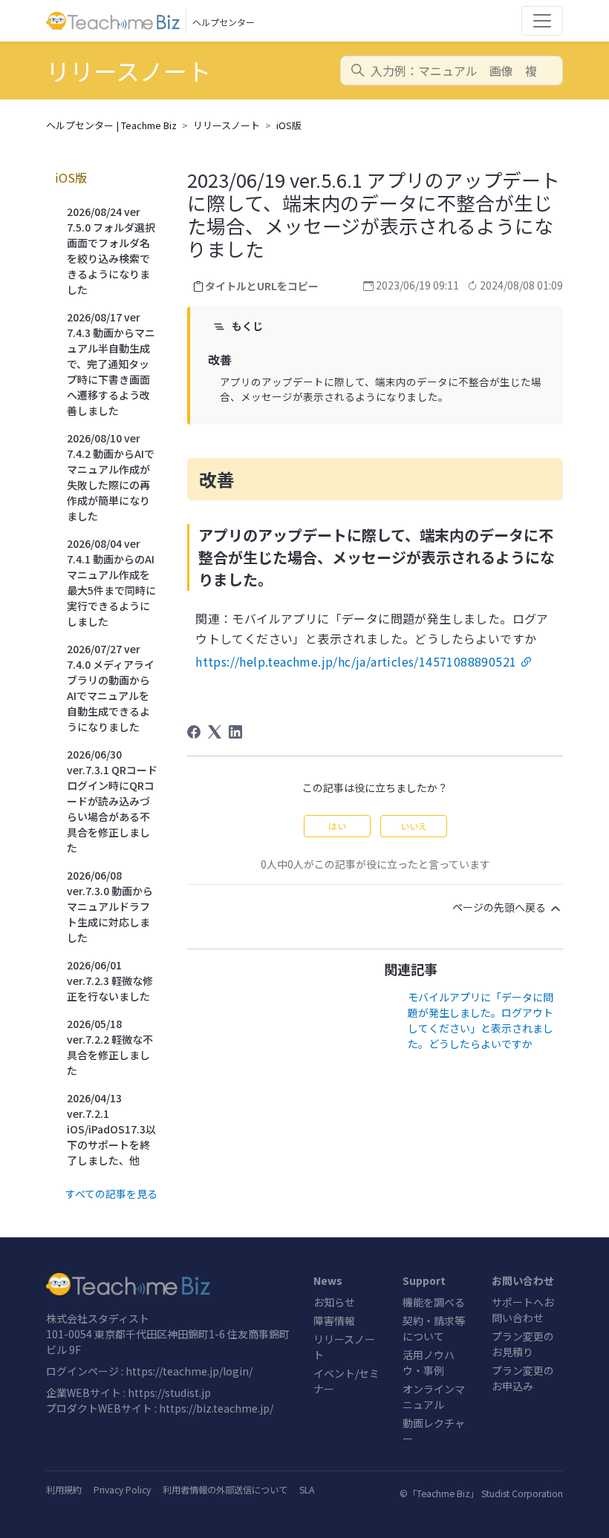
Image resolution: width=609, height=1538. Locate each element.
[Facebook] (194, 732)
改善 (220, 359)
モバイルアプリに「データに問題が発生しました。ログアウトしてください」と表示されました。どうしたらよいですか (480, 1020)
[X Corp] (214, 732)
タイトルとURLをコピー (262, 285)
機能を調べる (434, 1302)
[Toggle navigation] (542, 21)
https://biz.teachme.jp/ (216, 1408)
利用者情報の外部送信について (225, 1489)
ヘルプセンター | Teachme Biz (111, 125)
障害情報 (334, 1320)
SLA (306, 1489)
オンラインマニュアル (434, 1396)
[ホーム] (171, 1284)
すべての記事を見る (111, 1193)
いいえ (413, 825)
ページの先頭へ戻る (500, 907)
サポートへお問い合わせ (523, 1310)
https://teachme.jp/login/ (189, 1371)
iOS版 (289, 125)
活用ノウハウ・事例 (429, 1362)
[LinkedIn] (235, 732)
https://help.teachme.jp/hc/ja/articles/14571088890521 (355, 661)
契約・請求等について (434, 1328)
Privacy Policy (122, 1489)
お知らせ (334, 1302)
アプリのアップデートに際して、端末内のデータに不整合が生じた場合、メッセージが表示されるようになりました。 (380, 389)
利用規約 (64, 1489)
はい (337, 825)
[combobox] (451, 70)
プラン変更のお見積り (523, 1344)
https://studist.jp (169, 1392)
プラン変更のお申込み (523, 1378)
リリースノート (226, 125)
